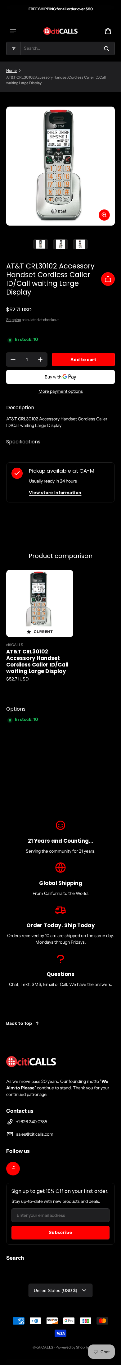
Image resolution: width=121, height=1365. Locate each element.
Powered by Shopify (72, 1347)
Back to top (19, 1023)
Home (11, 70)
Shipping (13, 319)
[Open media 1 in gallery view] (40, 244)
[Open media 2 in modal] (60, 166)
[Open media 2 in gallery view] (60, 244)
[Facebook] (13, 1168)
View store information (55, 492)
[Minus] (13, 359)
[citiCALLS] (60, 31)
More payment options (60, 391)
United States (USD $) (55, 1290)
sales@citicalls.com (34, 1134)
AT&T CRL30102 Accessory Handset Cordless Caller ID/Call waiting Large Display (37, 661)
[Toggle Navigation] (13, 31)
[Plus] (40, 359)
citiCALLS (44, 1347)
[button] (60, 48)
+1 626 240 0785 (31, 1122)
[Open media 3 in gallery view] (80, 244)
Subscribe (60, 1232)
